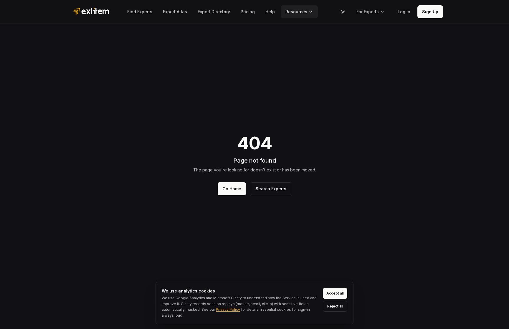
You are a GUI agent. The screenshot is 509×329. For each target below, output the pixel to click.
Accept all (335, 293)
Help (270, 11)
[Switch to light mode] (343, 11)
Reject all (335, 306)
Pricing (248, 11)
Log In (404, 11)
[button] (404, 11)
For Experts (367, 11)
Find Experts (139, 11)
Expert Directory (214, 11)
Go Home (231, 188)
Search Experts (271, 188)
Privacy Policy (228, 309)
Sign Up (430, 11)
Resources (296, 11)
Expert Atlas (175, 11)
